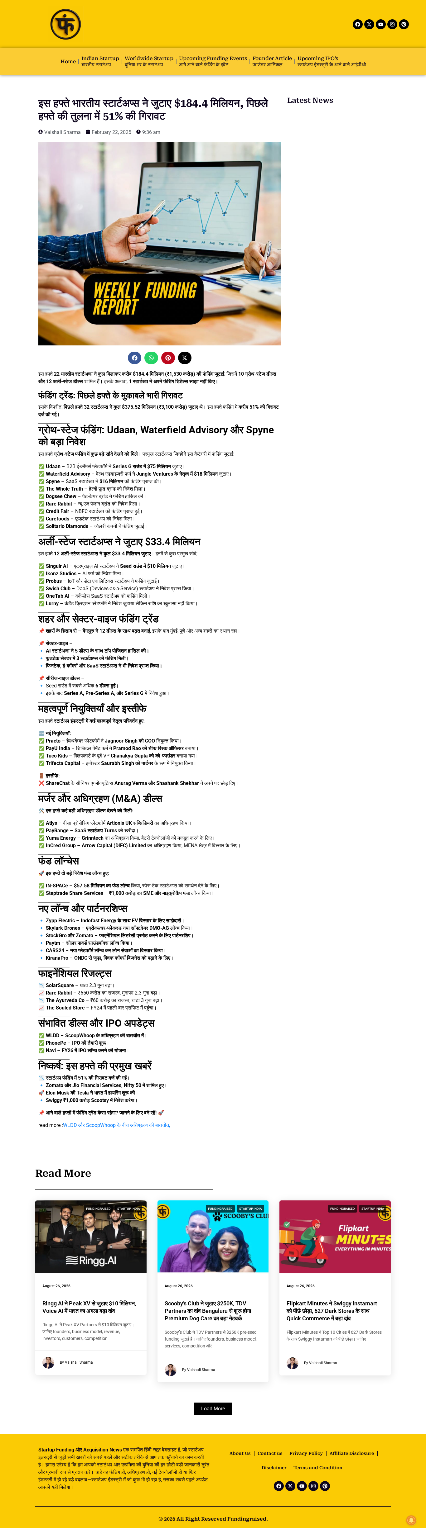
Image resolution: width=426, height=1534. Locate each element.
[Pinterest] (404, 24)
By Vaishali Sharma (76, 1362)
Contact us (270, 1453)
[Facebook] (358, 24)
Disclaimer (274, 1467)
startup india (128, 1208)
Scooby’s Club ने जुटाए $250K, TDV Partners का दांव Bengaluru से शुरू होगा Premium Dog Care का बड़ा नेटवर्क (208, 1311)
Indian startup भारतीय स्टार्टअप (100, 61)
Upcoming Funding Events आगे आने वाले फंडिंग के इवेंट (213, 61)
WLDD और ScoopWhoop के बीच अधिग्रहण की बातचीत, (116, 1125)
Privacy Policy (306, 1453)
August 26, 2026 (56, 1286)
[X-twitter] (369, 24)
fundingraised (98, 1208)
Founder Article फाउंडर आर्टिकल (272, 61)
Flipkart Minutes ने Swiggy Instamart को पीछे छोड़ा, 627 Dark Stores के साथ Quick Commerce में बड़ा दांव (332, 1311)
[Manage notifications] (411, 1520)
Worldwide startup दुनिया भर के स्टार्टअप (149, 61)
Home (68, 61)
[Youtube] (381, 24)
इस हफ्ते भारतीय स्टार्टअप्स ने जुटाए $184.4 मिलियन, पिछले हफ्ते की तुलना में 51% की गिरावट (153, 109)
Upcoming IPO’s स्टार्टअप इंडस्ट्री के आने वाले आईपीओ (332, 61)
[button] (135, 358)
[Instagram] (392, 24)
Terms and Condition (317, 1467)
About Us (240, 1453)
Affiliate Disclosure (352, 1453)
